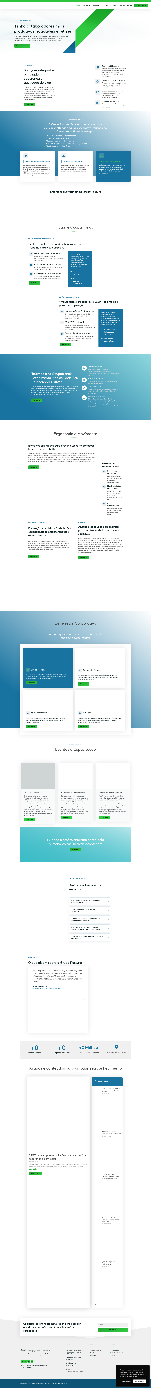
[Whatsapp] (32, 1361)
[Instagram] (22, 1361)
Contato (113, 5)
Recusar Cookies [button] (126, 1381)
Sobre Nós (86, 5)
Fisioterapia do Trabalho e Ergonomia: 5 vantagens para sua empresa (110, 1219)
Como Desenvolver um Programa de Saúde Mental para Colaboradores (111, 1263)
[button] (33, 1000)
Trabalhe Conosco (125, 5)
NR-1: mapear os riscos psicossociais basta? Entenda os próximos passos (111, 1133)
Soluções (96, 5)
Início (78, 5)
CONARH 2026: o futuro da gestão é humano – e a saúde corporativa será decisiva (110, 1176)
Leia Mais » (33, 1169)
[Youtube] (28, 1361)
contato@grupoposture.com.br (74, 1371)
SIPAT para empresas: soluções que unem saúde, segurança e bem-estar (111, 1090)
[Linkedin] (25, 1361)
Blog (106, 5)
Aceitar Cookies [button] (139, 1381)
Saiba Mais (29, 819)
